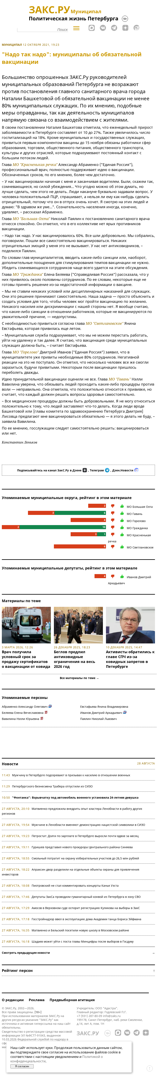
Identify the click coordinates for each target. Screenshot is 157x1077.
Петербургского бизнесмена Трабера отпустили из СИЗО (52, 786)
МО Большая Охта (140, 507)
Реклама (37, 999)
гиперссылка (43, 1024)
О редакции (13, 999)
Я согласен (22, 1066)
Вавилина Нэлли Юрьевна (20, 719)
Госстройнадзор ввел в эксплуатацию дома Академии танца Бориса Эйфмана (86, 919)
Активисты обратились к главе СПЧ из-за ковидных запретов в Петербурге (130, 659)
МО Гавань (134, 514)
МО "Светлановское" (104, 323)
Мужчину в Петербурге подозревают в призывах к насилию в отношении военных (71, 775)
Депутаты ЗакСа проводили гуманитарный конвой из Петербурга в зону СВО (86, 897)
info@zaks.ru (112, 1016)
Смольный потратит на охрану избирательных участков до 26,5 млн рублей (85, 858)
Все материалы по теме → (79, 678)
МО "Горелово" (26, 352)
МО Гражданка (137, 528)
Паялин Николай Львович (98, 719)
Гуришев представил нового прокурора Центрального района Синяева (82, 847)
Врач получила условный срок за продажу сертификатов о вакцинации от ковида (26, 659)
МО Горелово (136, 521)
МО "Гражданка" (28, 274)
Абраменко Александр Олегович (25, 707)
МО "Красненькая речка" (35, 164)
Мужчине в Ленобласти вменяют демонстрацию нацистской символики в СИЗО (88, 825)
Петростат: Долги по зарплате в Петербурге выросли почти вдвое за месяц (85, 836)
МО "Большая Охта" (31, 218)
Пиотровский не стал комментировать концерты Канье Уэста (75, 885)
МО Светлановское (140, 547)
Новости (10, 763)
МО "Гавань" (120, 379)
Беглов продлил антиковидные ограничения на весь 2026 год (74, 659)
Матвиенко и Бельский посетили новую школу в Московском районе (80, 930)
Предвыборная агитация (72, 999)
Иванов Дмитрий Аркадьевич (101, 713)
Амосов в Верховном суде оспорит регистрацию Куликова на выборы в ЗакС (86, 908)
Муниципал (12, 45)
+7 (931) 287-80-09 (89, 1016)
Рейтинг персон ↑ (78, 970)
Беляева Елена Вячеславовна (22, 713)
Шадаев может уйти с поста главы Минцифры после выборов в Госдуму (83, 941)
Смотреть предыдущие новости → (78, 953)
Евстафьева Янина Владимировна (104, 707)
